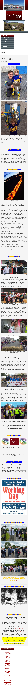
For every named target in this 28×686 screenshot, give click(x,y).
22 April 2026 (7, 675)
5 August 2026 (7, 655)
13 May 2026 (7, 671)
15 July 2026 (7, 659)
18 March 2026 (7, 682)
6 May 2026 (7, 672)
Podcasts (5, 46)
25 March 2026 (7, 680)
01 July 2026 (7, 661)
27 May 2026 (7, 668)
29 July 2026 (7, 656)
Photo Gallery (6, 37)
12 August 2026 (7, 653)
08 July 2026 (7, 660)
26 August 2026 (7, 650)
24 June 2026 (7, 663)
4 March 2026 (7, 684)
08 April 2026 (7, 678)
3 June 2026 (7, 667)
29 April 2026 (7, 674)
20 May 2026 (7, 669)
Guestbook (5, 48)
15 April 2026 (7, 676)
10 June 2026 (7, 665)
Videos (4, 44)
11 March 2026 (7, 683)
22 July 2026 (7, 657)
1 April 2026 (7, 679)
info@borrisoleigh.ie (18, 628)
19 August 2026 (7, 652)
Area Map (5, 41)
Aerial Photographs (7, 39)
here (17, 580)
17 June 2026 (7, 664)
